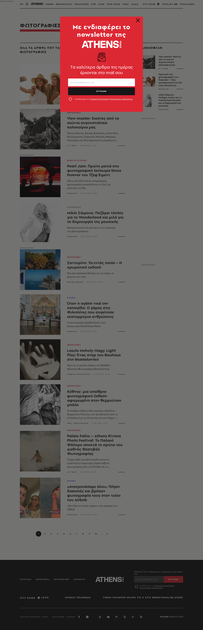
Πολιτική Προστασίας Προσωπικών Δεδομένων (111, 99)
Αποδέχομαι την (104, 99)
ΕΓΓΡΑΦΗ (101, 91)
